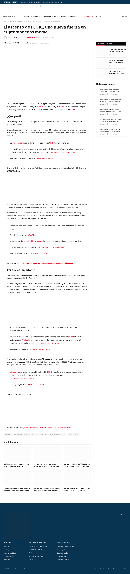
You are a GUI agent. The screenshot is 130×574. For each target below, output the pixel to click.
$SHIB (52, 143)
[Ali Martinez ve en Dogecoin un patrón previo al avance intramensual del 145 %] (17, 454)
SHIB (64, 106)
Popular (101, 43)
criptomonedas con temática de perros (52, 434)
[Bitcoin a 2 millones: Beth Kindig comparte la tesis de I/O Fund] (47, 478)
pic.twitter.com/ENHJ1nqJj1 (48, 343)
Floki (69, 434)
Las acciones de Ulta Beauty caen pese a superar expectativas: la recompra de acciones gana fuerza (111, 131)
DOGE (42, 106)
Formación (100, 16)
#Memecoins (18, 143)
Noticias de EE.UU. (49, 16)
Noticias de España (31, 16)
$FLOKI (48, 149)
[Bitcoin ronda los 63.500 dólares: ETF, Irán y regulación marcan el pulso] (77, 454)
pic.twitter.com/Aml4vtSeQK (22, 378)
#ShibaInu (14, 372)
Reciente (110, 43)
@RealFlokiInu (29, 241)
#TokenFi (26, 340)
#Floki (71, 336)
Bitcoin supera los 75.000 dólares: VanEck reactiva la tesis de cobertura (77, 489)
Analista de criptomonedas (13, 434)
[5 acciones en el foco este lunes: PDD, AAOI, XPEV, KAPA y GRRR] (101, 74)
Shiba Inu (76, 434)
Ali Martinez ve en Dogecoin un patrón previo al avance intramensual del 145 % (16, 465)
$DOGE (31, 235)
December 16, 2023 (35, 384)
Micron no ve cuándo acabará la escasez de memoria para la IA (42, 2)
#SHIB (41, 375)
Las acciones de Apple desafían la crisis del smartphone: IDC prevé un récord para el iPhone (110, 111)
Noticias (20, 22)
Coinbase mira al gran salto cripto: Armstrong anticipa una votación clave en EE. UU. (46, 465)
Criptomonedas (85, 16)
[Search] (123, 16)
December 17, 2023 (47, 158)
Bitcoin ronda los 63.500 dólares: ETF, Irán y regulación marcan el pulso (77, 465)
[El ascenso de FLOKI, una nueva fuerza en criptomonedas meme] (47, 70)
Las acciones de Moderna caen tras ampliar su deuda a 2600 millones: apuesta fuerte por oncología (109, 92)
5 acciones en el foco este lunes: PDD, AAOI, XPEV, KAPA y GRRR (117, 72)
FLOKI (72, 109)
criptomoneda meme (31, 434)
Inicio (5, 22)
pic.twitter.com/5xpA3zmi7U (63, 152)
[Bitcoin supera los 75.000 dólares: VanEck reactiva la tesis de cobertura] (77, 478)
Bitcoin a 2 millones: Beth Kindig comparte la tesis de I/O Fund (47, 489)
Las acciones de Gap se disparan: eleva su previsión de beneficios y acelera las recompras (110, 101)
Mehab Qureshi (12, 37)
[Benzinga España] (65, 9)
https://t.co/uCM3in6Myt (53, 247)
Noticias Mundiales (68, 16)
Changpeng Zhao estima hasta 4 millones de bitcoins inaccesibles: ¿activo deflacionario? (17, 489)
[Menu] (126, 16)
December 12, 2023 (41, 349)
